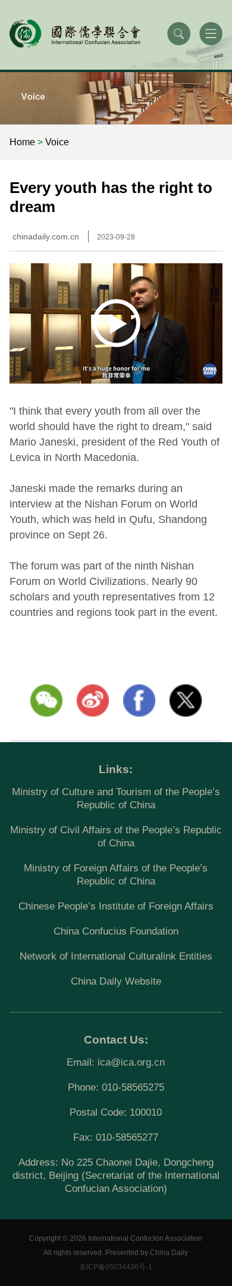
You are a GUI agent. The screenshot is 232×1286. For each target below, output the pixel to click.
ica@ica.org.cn (131, 1062)
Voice (57, 142)
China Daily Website (116, 981)
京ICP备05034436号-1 (115, 1267)
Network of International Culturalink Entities (116, 956)
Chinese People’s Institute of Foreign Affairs (116, 906)
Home (22, 142)
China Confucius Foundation (116, 931)
